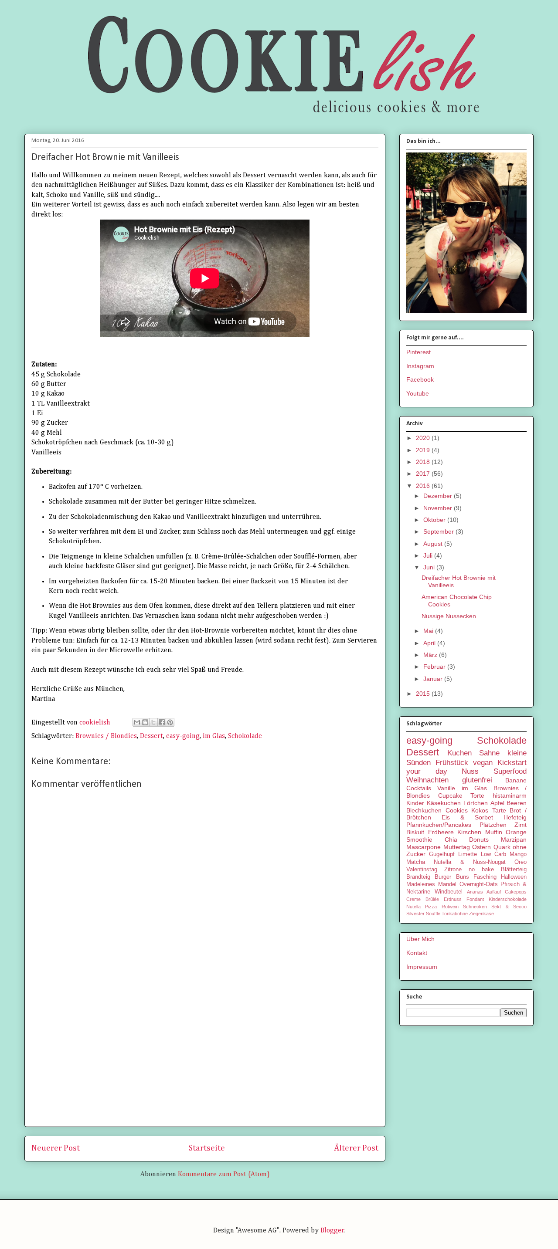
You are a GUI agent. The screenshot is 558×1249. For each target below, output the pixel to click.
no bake (481, 870)
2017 (424, 473)
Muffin (493, 832)
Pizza (431, 906)
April (430, 643)
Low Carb (493, 854)
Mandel (447, 884)
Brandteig (418, 877)
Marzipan (514, 839)
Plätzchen (493, 824)
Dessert (151, 736)
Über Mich (420, 938)
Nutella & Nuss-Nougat (470, 862)
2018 (424, 461)
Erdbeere (441, 832)
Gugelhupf (442, 854)
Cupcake (450, 795)
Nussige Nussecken (449, 616)
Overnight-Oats (478, 884)
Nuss (470, 771)
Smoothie (419, 839)
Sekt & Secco (509, 906)
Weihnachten (427, 780)
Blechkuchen (424, 810)
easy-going (183, 736)
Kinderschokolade (508, 899)
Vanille (446, 788)
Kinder (415, 802)
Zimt (520, 824)
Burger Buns (452, 877)
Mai (429, 630)
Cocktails (418, 788)
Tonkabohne (455, 913)
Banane (516, 780)
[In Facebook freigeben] (161, 722)
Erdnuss (453, 899)
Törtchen (475, 802)
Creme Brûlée (422, 899)
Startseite (207, 1148)
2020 (424, 437)
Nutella (413, 906)
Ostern (481, 846)
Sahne (489, 753)
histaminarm (510, 795)
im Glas (214, 736)
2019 (424, 450)
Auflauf (494, 891)
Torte (477, 795)
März (431, 654)
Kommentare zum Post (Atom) (224, 1174)
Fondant (475, 899)
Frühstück (452, 762)
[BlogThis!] (145, 722)
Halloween (514, 877)
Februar (435, 666)
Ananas (475, 891)
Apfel (497, 802)
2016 (424, 485)
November (438, 507)
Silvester (415, 913)
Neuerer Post (55, 1148)
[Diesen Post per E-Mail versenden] (137, 722)
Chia (451, 839)
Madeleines (420, 884)
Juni (429, 567)
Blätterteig (514, 870)
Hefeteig (515, 817)
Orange (516, 832)
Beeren (517, 802)
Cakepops (516, 891)
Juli (428, 555)
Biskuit (415, 832)
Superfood (510, 771)
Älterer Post (356, 1148)
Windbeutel (449, 892)
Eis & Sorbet (467, 817)
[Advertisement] (204, 1059)
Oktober (435, 519)
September (439, 531)
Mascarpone (423, 846)
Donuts (479, 839)
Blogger (332, 1230)
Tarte (499, 810)
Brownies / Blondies (106, 736)
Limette (467, 854)
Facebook (420, 379)
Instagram (420, 365)
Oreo (520, 862)
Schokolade (245, 736)
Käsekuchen (444, 802)
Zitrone (453, 870)
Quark (501, 846)
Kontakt (416, 952)
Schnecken (475, 906)
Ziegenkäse (481, 913)
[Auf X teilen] (153, 722)
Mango (518, 854)
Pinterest (418, 352)
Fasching (485, 877)
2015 (424, 693)
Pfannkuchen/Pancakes (438, 824)
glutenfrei (477, 780)
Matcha (415, 862)
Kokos (479, 810)
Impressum (421, 966)
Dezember (438, 495)
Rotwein (450, 906)
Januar (433, 678)
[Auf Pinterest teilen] (170, 722)
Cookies (457, 810)
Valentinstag (421, 870)
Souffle (433, 913)
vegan (483, 762)
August (433, 543)
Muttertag (456, 846)
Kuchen (459, 753)
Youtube (417, 393)
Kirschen (469, 832)
